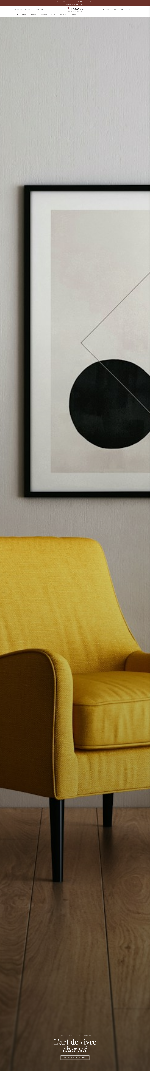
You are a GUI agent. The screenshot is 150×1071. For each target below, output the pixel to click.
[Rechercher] (122, 9)
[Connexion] (126, 9)
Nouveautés (29, 9)
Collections (18, 9)
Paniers (74, 14)
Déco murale (63, 14)
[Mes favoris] (130, 9)
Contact (114, 9)
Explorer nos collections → (75, 1057)
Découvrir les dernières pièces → (75, 4)
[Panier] (134, 9)
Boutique (40, 9)
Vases (53, 14)
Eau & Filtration (21, 14)
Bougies (44, 14)
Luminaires (33, 14)
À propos (106, 9)
